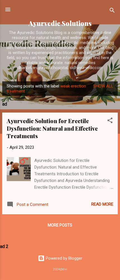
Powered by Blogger (63, 258)
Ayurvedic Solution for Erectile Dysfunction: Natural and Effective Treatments (52, 128)
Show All (103, 86)
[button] (110, 121)
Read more (102, 204)
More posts (60, 225)
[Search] (112, 11)
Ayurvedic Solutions (60, 23)
